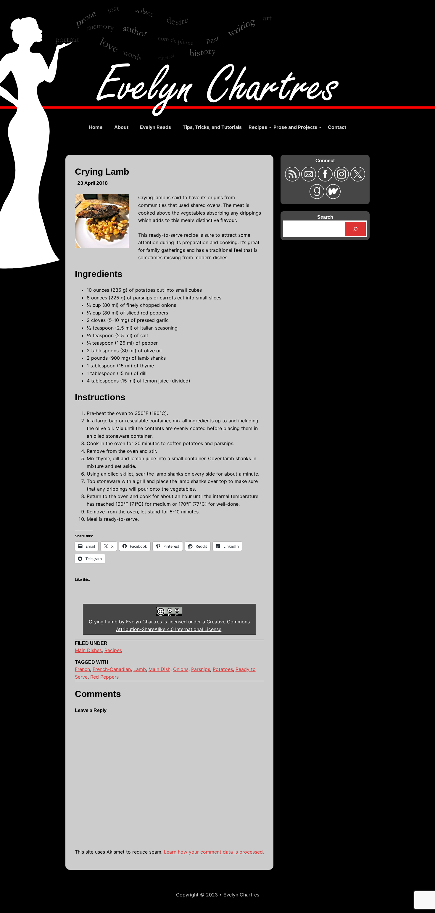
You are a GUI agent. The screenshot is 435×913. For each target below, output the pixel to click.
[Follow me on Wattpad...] (333, 197)
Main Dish (159, 669)
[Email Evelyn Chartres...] (309, 179)
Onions (180, 669)
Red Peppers (104, 677)
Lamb (139, 669)
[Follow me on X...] (357, 179)
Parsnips (200, 669)
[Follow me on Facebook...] (326, 179)
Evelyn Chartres (144, 622)
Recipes (113, 650)
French (82, 669)
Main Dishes (88, 650)
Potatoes (223, 669)
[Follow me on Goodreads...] (318, 197)
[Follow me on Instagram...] (342, 179)
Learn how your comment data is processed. (214, 852)
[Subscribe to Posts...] (293, 179)
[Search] (355, 229)
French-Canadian (112, 669)
